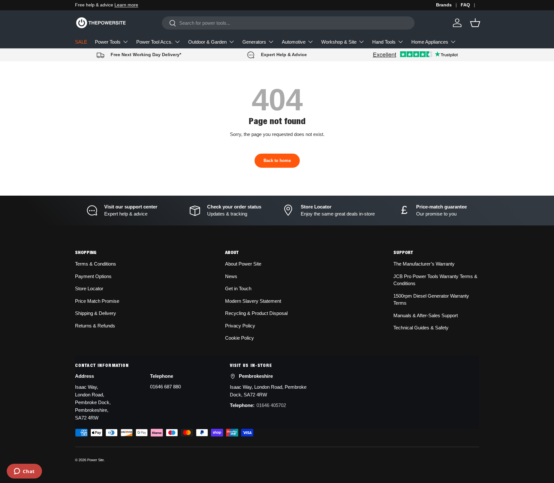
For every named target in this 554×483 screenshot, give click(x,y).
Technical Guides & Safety (421, 327)
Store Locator (89, 288)
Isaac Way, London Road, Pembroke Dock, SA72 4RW (268, 390)
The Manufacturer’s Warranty (424, 264)
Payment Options (93, 276)
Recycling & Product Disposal (256, 313)
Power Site (95, 460)
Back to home (277, 160)
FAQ (465, 5)
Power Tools (108, 42)
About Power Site (243, 264)
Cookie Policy (239, 338)
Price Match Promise (97, 301)
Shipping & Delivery (95, 313)
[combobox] (288, 23)
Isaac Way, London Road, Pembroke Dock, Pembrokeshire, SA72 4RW (93, 402)
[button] (475, 23)
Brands (444, 5)
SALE (81, 42)
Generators (254, 42)
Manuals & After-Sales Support (425, 315)
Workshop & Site (339, 42)
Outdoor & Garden (207, 42)
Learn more (126, 5)
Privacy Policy (240, 325)
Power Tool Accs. (154, 42)
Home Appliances (429, 42)
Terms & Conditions (95, 264)
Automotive (294, 42)
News (231, 276)
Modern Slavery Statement (253, 301)
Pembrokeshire (256, 376)
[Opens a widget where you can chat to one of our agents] (24, 472)
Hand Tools (384, 42)
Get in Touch (238, 288)
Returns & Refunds (95, 325)
